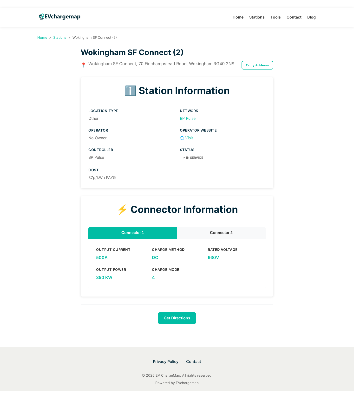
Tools (275, 17)
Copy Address (257, 65)
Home (238, 17)
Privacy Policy (165, 361)
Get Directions (177, 318)
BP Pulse (188, 118)
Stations (257, 17)
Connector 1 (132, 233)
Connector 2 (221, 233)
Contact (294, 17)
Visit (186, 137)
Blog (311, 17)
